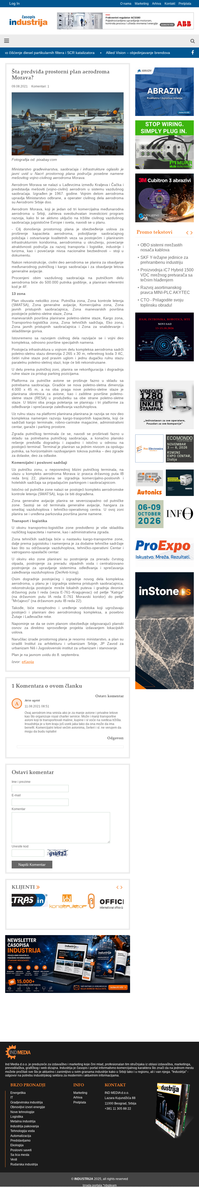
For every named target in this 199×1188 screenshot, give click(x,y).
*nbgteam (110, 1185)
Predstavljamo (20, 1140)
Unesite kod (20, 846)
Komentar (18, 809)
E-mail (16, 795)
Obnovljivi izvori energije (27, 1107)
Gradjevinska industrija (26, 1102)
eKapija (28, 662)
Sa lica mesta (19, 1155)
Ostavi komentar (109, 696)
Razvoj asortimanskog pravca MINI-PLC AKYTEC (165, 277)
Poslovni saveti (21, 1150)
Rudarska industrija (24, 1164)
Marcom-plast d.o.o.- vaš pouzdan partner (162, 302)
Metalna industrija (22, 1121)
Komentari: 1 (40, 86)
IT (11, 1097)
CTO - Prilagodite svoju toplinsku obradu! (161, 290)
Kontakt (170, 3)
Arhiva (156, 3)
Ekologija (17, 1145)
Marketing (142, 3)
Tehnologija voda (22, 1131)
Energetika (18, 1093)
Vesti (13, 1159)
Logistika (16, 1116)
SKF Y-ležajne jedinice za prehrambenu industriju (164, 247)
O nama (125, 3)
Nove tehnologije (22, 1112)
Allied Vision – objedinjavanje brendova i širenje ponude (125, 53)
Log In (14, 3)
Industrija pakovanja (24, 1126)
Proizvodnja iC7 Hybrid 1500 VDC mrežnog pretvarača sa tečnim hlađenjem (167, 262)
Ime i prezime (21, 782)
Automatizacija (20, 1136)
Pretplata (185, 3)
